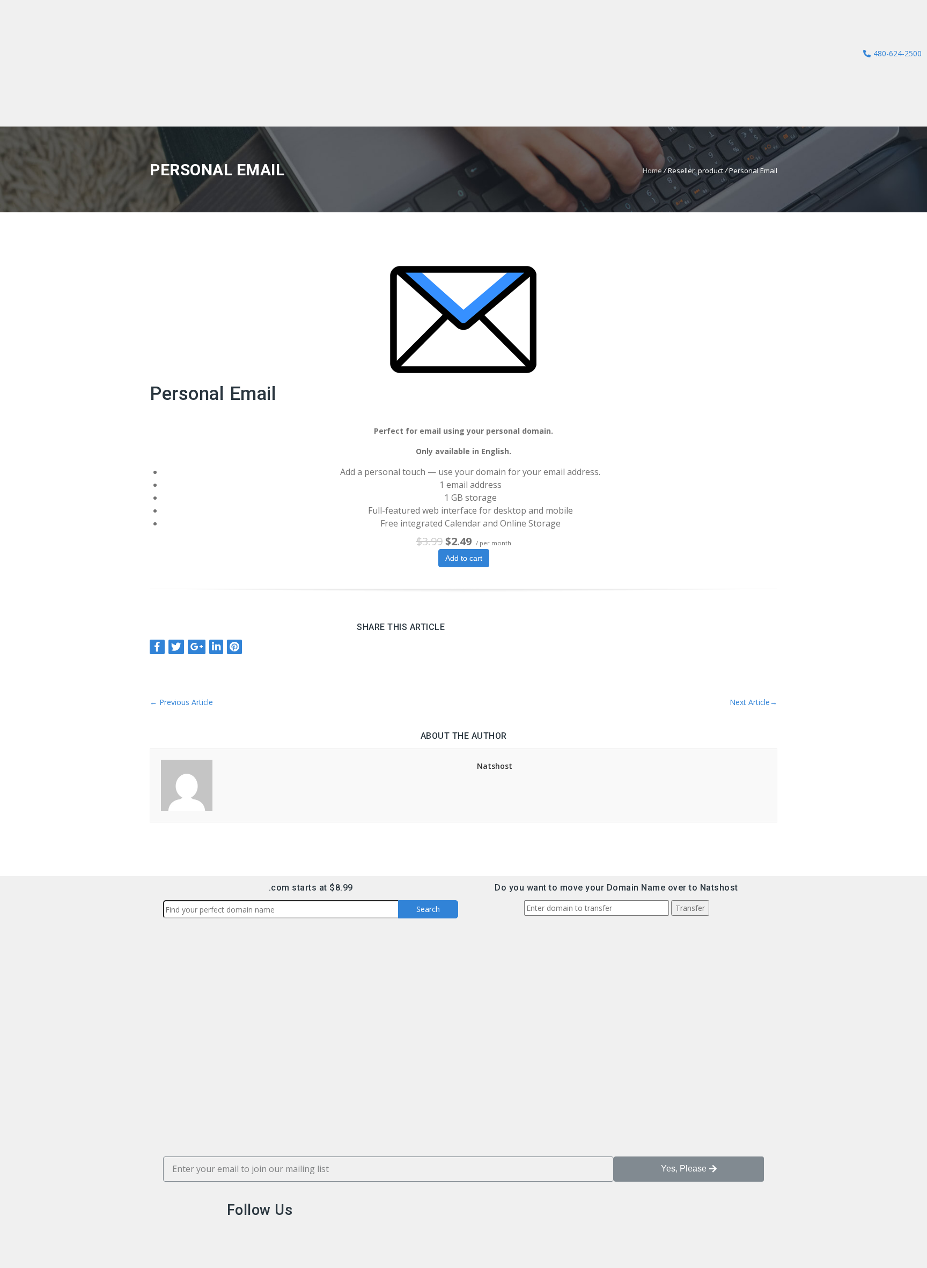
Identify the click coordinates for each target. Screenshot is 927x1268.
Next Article (753, 702)
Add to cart (463, 558)
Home (652, 170)
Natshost (494, 766)
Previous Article (181, 702)
